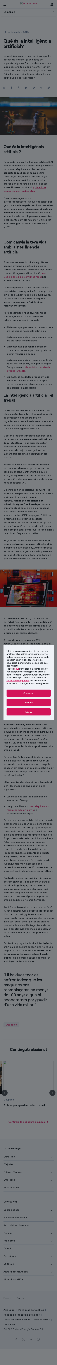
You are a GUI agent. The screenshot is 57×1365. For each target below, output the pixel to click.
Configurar (28, 693)
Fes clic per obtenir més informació (27, 668)
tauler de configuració (18, 680)
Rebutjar (29, 712)
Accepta (28, 702)
